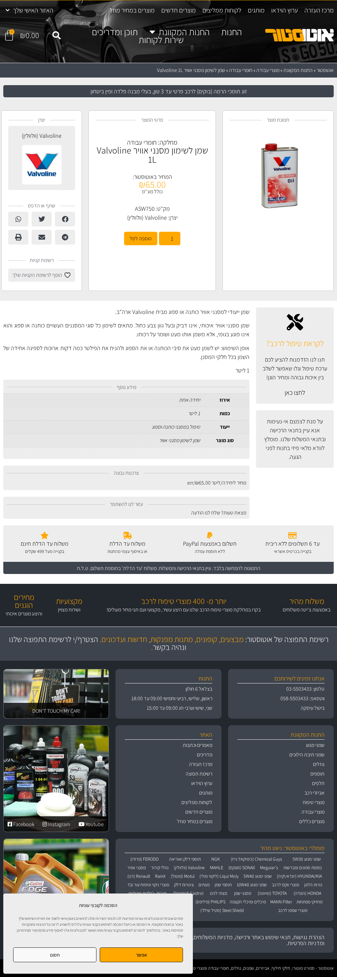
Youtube (94, 824)
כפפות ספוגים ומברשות (302, 867)
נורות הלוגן (313, 885)
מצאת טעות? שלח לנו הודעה (218, 512)
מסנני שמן (242, 893)
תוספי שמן (223, 885)
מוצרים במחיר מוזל (132, 10)
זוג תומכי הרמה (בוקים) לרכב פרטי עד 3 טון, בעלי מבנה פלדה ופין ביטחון (169, 91)
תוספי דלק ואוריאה (185, 859)
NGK (215, 859)
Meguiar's (269, 867)
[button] (56, 35)
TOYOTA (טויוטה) (272, 893)
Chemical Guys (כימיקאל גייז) (256, 859)
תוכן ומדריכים (115, 31)
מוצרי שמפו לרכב (292, 910)
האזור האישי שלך (33, 10)
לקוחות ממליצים (221, 10)
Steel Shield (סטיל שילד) (222, 910)
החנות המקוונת (184, 31)
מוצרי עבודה (267, 70)
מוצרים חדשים (178, 10)
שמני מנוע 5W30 (307, 859)
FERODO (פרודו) (144, 859)
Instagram (58, 824)
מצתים (204, 885)
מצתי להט (218, 893)
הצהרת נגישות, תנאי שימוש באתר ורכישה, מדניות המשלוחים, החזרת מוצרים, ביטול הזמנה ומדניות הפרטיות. (227, 940)
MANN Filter (281, 902)
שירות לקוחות (161, 39)
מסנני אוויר (136, 867)
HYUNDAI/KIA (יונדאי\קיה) (299, 876)
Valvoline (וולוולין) (147, 217)
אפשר (141, 955)
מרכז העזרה (319, 10)
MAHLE (216, 867)
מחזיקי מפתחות (310, 902)
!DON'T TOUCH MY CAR (56, 710)
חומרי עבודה (240, 70)
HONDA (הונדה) (307, 893)
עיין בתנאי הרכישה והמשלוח (185, 568)
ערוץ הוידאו (284, 10)
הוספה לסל (141, 238)
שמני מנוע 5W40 (258, 876)
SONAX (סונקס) (241, 867)
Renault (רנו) (138, 876)
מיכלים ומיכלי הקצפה (248, 902)
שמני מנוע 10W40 (252, 885)
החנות (231, 31)
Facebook (23, 824)
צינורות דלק (184, 885)
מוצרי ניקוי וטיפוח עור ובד (148, 885)
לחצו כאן (295, 392)
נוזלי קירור (159, 867)
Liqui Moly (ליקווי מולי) (219, 876)
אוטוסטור (325, 70)
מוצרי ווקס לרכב (285, 885)
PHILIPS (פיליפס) (210, 902)
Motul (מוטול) (182, 876)
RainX (160, 876)
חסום (55, 955)
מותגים (256, 10)
